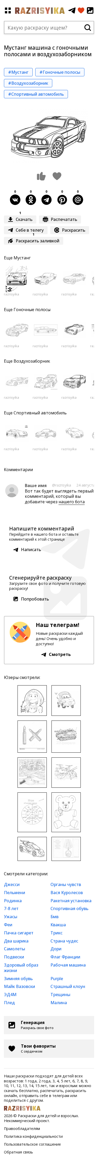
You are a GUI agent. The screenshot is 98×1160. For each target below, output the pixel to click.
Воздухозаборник (32, 361)
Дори (55, 949)
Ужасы (10, 916)
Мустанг (22, 258)
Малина (58, 1002)
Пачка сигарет (18, 933)
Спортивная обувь (69, 908)
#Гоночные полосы (59, 72)
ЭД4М (10, 994)
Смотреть (60, 654)
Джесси (12, 884)
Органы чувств (65, 884)
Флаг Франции (65, 957)
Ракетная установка (70, 901)
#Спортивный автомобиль (36, 94)
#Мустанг (18, 72)
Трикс (56, 933)
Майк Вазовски (19, 986)
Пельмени (14, 892)
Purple (56, 978)
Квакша (58, 925)
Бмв (54, 916)
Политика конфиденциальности (33, 1136)
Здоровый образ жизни (21, 967)
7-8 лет (11, 908)
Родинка (13, 901)
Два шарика (16, 941)
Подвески (14, 957)
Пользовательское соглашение (32, 1144)
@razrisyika (61, 485)
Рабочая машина (68, 965)
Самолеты (14, 949)
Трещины (60, 994)
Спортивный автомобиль (40, 413)
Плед (9, 1002)
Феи (8, 925)
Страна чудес (64, 941)
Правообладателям (22, 1128)
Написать (31, 549)
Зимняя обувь (18, 978)
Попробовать (35, 599)
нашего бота (72, 502)
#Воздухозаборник (28, 83)
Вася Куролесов (66, 892)
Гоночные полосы (32, 309)
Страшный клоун (67, 986)
